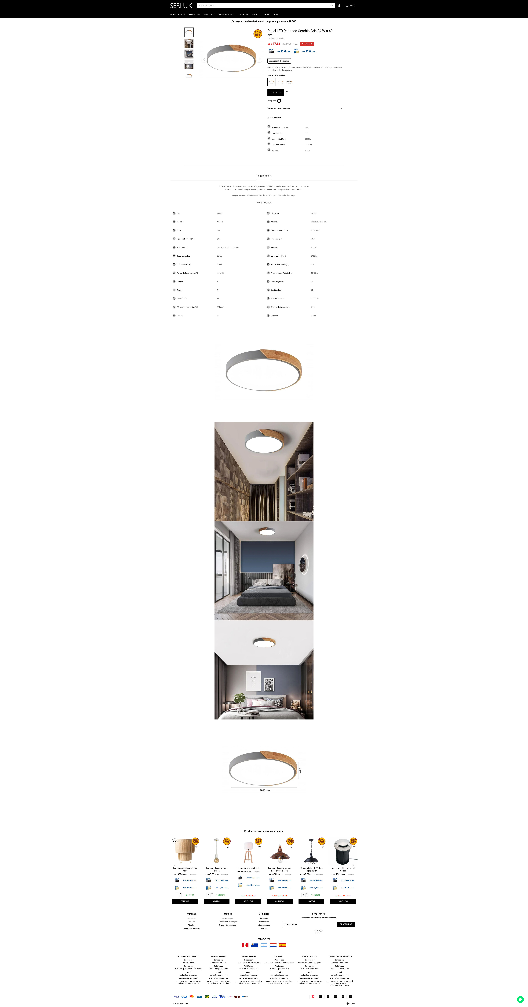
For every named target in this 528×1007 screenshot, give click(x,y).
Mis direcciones (264, 925)
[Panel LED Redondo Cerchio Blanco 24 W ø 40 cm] (280, 82)
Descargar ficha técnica (279, 61)
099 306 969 (284, 969)
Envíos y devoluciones (227, 925)
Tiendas (191, 925)
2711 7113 (214, 969)
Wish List (264, 929)
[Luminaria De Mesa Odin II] (248, 851)
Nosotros (209, 14)
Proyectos (194, 14)
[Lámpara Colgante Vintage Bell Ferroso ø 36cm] (279, 851)
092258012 (314, 969)
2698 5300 (274, 969)
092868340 (223, 969)
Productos (179, 14)
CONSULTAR (276, 92)
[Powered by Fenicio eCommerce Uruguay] (350, 1003)
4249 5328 (304, 969)
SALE (276, 14)
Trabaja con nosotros (191, 929)
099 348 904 (253, 969)
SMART (255, 14)
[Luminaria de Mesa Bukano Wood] (184, 851)
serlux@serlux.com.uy (188, 975)
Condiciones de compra (228, 922)
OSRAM (266, 14)
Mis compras (264, 922)
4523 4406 (334, 969)
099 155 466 (344, 969)
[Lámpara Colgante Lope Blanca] (216, 851)
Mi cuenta (264, 918)
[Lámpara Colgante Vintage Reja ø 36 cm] (311, 851)
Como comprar (227, 918)
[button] (331, 5)
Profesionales (226, 14)
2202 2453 (244, 969)
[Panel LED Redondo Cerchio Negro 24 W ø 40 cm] (289, 82)
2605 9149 (179, 969)
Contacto (243, 14)
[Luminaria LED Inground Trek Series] (343, 851)
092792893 (197, 969)
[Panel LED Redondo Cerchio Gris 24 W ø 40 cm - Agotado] (271, 82)
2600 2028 (188, 969)
